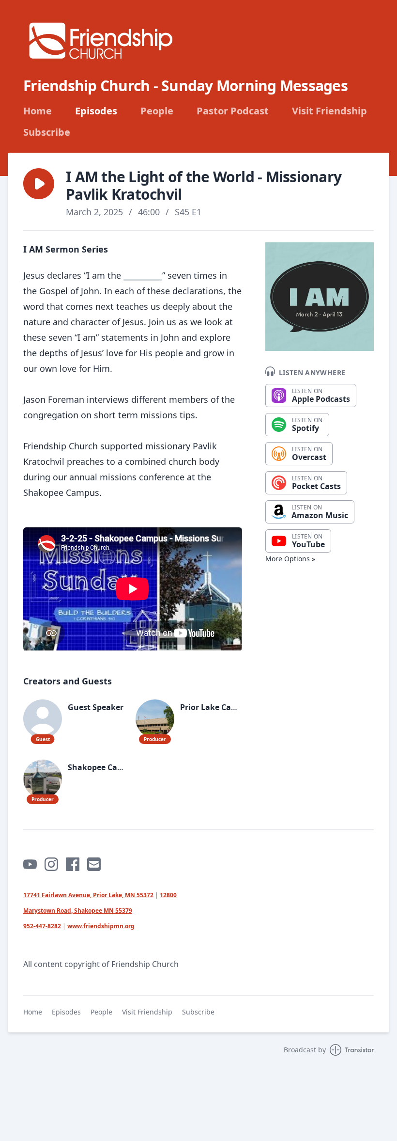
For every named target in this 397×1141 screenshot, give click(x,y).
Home (37, 111)
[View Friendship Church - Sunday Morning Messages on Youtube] (30, 864)
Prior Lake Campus (216, 707)
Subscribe (46, 132)
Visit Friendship (329, 111)
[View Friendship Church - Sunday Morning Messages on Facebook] (72, 864)
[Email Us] (94, 864)
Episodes (96, 111)
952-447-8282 (42, 926)
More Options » (290, 558)
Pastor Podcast (233, 111)
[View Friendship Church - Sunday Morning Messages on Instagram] (51, 864)
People (156, 111)
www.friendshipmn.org (101, 926)
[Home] (100, 40)
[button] (38, 183)
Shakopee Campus (103, 767)
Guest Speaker (95, 707)
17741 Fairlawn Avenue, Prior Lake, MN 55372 (88, 895)
